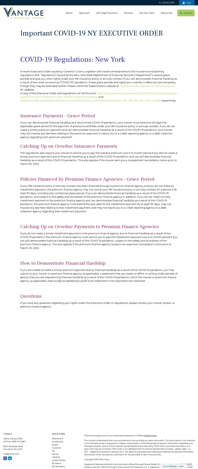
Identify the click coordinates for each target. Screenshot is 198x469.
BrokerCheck (150, 435)
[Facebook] (5, 458)
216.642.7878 (168, 2)
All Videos (56, 463)
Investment (57, 441)
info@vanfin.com (11, 454)
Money (55, 454)
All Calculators (58, 466)
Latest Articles (58, 460)
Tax (53, 451)
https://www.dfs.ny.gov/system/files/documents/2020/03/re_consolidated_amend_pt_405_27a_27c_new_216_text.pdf (90, 100)
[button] (69, 12)
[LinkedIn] (10, 458)
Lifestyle (56, 457)
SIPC (189, 464)
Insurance (56, 448)
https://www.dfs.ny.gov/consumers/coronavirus (147, 86)
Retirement (57, 438)
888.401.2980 (18, 441)
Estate (55, 445)
